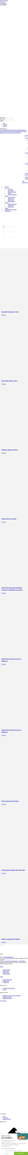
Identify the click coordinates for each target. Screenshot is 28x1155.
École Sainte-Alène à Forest (9, 381)
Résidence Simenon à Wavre (9, 450)
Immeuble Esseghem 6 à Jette (10, 312)
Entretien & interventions (9, 988)
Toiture (1, 966)
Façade (4, 989)
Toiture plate (6, 971)
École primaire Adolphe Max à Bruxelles (13, 870)
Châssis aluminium (7, 979)
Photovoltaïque (6, 973)
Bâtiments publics (7, 997)
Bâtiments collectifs (7, 998)
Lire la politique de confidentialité (8, 1148)
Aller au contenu (4, 0)
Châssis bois (6, 982)
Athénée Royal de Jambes (8, 519)
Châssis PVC (6, 981)
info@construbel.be (8, 957)
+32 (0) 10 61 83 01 (7, 958)
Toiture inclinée (6, 969)
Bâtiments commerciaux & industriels (12, 995)
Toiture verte (6, 972)
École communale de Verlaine (10, 801)
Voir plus (3, 315)
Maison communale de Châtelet (10, 939)
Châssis (1, 976)
